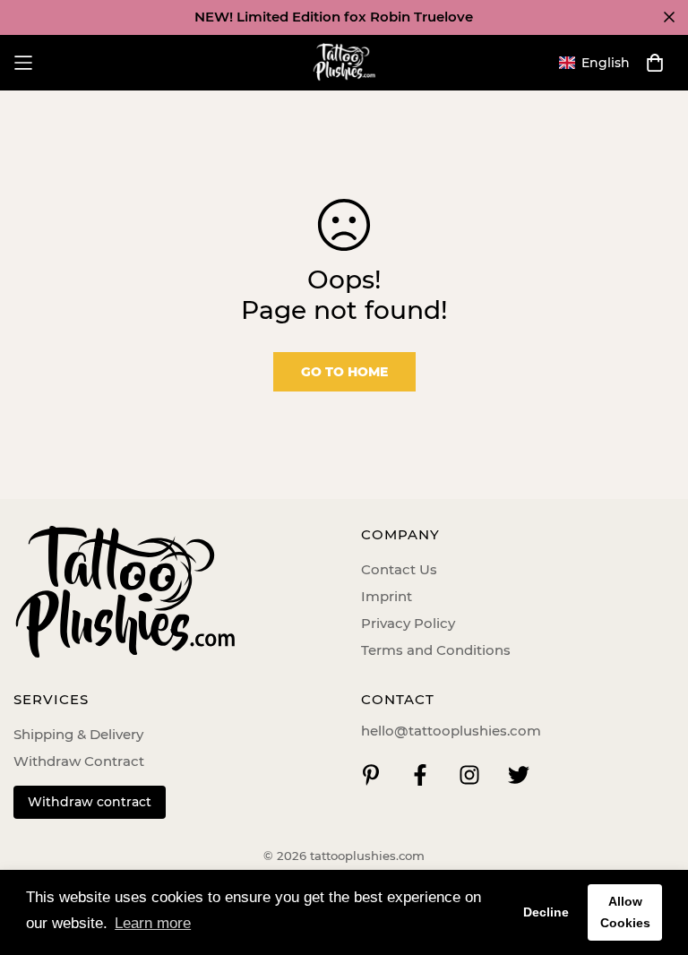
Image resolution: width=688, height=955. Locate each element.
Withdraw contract (89, 802)
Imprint (386, 596)
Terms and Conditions (436, 649)
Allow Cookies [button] (625, 912)
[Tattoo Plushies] (344, 62)
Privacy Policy (408, 623)
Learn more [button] (153, 923)
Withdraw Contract (78, 761)
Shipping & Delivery (78, 734)
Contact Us (399, 569)
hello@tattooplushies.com (451, 730)
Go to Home (344, 372)
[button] (594, 62)
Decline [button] (546, 912)
